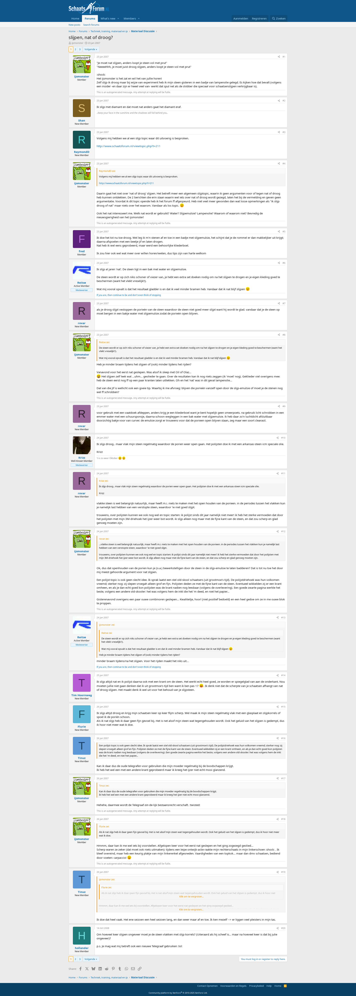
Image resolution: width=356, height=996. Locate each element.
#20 (283, 928)
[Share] (278, 57)
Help (269, 985)
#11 (283, 473)
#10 (283, 437)
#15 (283, 706)
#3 (284, 132)
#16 (283, 738)
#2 (284, 100)
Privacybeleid (256, 985)
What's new (108, 18)
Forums (90, 18)
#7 (284, 303)
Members (130, 18)
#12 (283, 531)
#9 (284, 406)
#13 (283, 617)
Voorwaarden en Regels (233, 985)
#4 (284, 163)
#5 (284, 231)
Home (75, 18)
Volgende (90, 49)
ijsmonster (77, 43)
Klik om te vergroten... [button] (191, 896)
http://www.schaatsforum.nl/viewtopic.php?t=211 (129, 146)
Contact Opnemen (207, 985)
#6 (284, 263)
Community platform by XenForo (178, 992)
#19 (283, 872)
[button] (118, 18)
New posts (74, 24)
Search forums (91, 24)
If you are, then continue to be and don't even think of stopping (129, 295)
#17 (283, 778)
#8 (284, 334)
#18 (283, 819)
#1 (284, 56)
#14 (283, 675)
